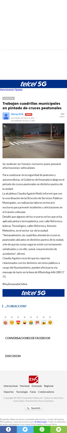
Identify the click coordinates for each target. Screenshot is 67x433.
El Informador (41, 422)
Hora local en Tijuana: (11, 89)
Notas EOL (17, 113)
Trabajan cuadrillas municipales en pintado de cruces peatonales (32, 105)
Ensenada (8, 98)
